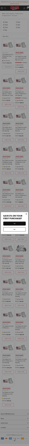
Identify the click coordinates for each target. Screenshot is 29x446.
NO (14, 229)
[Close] (26, 214)
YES (14, 223)
